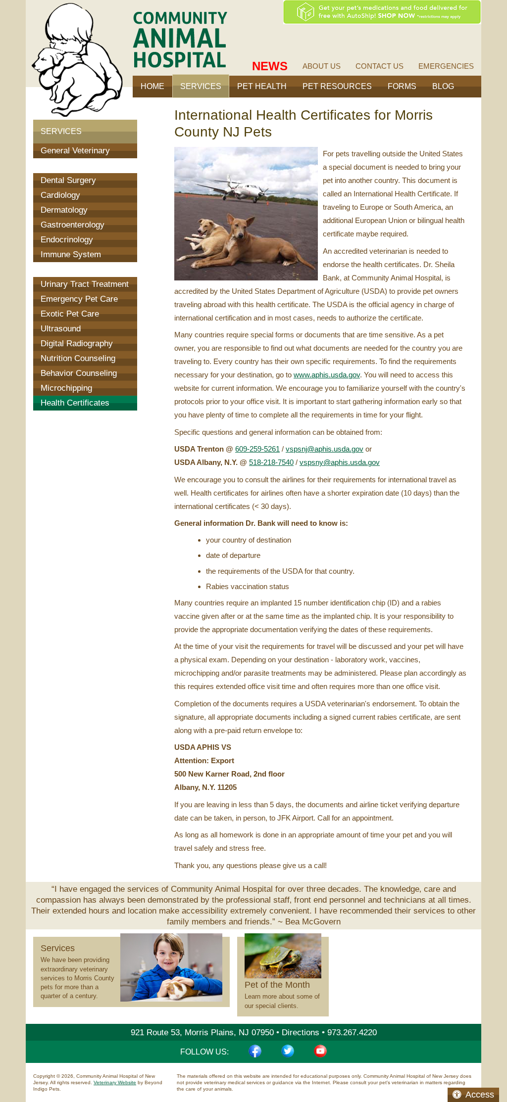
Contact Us (379, 66)
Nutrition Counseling (78, 358)
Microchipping (66, 388)
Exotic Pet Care (70, 314)
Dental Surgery (68, 180)
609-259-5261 (257, 449)
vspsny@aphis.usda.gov (340, 462)
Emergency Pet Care (79, 299)
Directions (300, 1032)
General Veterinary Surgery (75, 158)
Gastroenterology (72, 225)
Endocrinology (67, 239)
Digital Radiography (77, 343)
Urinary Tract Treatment (85, 284)
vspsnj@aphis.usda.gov (324, 449)
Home (152, 86)
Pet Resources (337, 86)
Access (479, 1095)
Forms (402, 86)
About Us (322, 66)
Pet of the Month (277, 985)
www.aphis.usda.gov (327, 374)
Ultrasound (61, 328)
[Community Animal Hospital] (180, 39)
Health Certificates (75, 403)
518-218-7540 (271, 462)
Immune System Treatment (71, 262)
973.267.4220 (352, 1032)
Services (61, 131)
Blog (443, 86)
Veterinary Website (115, 1082)
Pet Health (262, 86)
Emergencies (446, 66)
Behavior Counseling (79, 373)
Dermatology (64, 210)
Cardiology (60, 195)
